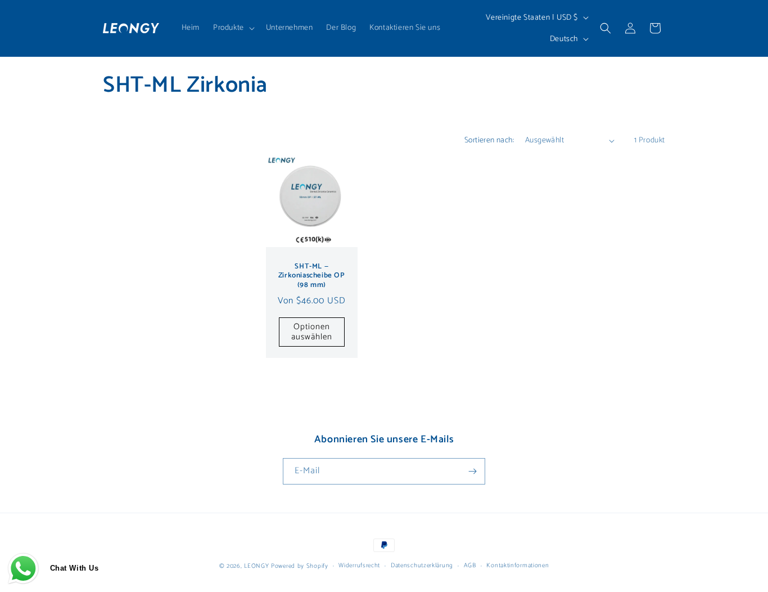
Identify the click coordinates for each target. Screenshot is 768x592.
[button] (232, 28)
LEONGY (256, 566)
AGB (470, 565)
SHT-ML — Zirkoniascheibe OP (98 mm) (311, 276)
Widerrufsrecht (359, 565)
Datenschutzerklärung (422, 565)
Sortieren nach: (489, 140)
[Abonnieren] (472, 471)
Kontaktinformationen (517, 565)
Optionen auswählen (311, 332)
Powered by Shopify (299, 566)
